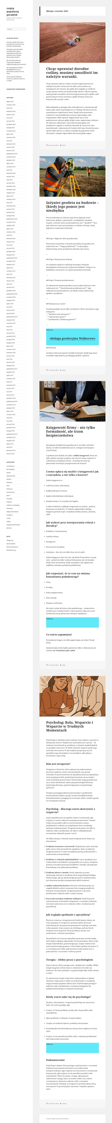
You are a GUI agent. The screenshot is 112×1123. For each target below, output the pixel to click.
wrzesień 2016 (11, 405)
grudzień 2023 (11, 186)
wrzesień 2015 (11, 437)
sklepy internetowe (12, 512)
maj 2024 (9, 170)
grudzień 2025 (11, 124)
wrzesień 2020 (11, 297)
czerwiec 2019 (11, 323)
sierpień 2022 (11, 225)
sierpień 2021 (11, 264)
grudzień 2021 (11, 251)
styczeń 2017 (11, 395)
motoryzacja (10, 492)
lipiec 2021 (10, 268)
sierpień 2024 (11, 160)
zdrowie (9, 528)
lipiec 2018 (10, 346)
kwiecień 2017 (11, 385)
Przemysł (9, 499)
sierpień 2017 (11, 372)
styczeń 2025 (11, 150)
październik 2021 (12, 258)
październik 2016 (12, 401)
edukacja (9, 482)
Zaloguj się (10, 540)
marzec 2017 (11, 388)
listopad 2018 (11, 340)
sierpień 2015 (11, 441)
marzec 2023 (11, 209)
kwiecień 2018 (11, 353)
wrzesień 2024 (11, 157)
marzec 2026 (11, 115)
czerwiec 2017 (11, 379)
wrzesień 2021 (11, 261)
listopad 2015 (11, 431)
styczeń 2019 (11, 333)
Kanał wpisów (11, 544)
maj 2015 (9, 447)
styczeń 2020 (11, 313)
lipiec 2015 (10, 444)
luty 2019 (9, 330)
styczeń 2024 (11, 183)
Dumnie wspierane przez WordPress (57, 1119)
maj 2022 (9, 235)
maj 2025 (9, 141)
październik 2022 (12, 219)
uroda (8, 518)
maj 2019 (9, 326)
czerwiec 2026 (11, 105)
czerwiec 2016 (11, 414)
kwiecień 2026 (11, 111)
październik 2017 (12, 369)
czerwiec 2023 (11, 199)
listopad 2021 (11, 255)
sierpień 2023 (11, 193)
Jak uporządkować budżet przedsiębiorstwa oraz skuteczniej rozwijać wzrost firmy (15, 70)
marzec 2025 (11, 147)
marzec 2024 (11, 176)
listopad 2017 (11, 366)
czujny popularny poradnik (13, 11)
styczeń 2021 (11, 287)
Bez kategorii (11, 469)
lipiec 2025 (10, 134)
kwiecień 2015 (11, 450)
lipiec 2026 (10, 101)
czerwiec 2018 (11, 349)
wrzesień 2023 (11, 189)
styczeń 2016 (11, 424)
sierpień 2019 (11, 320)
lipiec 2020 (10, 304)
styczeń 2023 (11, 212)
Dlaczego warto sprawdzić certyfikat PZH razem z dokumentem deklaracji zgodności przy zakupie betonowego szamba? (15, 53)
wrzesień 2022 (11, 222)
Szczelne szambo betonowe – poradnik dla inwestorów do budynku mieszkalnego (15, 44)
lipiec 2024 (10, 163)
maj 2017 (9, 382)
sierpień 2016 (11, 408)
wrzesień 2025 (11, 131)
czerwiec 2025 (11, 137)
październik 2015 (12, 434)
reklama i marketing (13, 505)
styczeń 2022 (11, 248)
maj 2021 (9, 274)
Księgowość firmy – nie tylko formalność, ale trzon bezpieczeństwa (70, 431)
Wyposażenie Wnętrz (13, 525)
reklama (9, 502)
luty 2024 (9, 180)
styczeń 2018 (11, 362)
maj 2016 (9, 418)
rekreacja (10, 508)
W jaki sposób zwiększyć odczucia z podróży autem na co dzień (16, 79)
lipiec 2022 (10, 229)
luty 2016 (9, 421)
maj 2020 (9, 307)
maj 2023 (9, 203)
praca (8, 495)
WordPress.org (11, 550)
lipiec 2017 (10, 375)
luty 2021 (9, 284)
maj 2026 (9, 108)
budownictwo (11, 476)
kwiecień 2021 (11, 277)
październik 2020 (12, 294)
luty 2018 (9, 359)
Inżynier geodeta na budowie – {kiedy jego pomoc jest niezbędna (72, 206)
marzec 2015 (11, 454)
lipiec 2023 (10, 196)
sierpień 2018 (11, 343)
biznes (8, 473)
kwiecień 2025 (11, 144)
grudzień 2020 (11, 291)
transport (9, 515)
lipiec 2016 (10, 411)
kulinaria (10, 489)
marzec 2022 (11, 242)
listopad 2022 (11, 216)
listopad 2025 (11, 128)
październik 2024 (12, 154)
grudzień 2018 (11, 336)
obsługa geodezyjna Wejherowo (72, 338)
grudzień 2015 (11, 428)
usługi (8, 521)
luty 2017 (9, 392)
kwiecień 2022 (11, 238)
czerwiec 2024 (11, 167)
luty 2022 (9, 245)
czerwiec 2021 (11, 271)
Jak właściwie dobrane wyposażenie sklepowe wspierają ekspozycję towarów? (16, 62)
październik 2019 (12, 317)
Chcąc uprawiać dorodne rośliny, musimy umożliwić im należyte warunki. (72, 72)
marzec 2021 (11, 281)
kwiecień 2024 (11, 173)
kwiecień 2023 (11, 206)
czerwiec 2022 (11, 232)
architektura (11, 466)
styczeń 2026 (11, 121)
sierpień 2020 (11, 300)
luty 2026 (9, 118)
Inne (8, 486)
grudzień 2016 (11, 398)
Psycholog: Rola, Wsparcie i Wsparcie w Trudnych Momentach (69, 726)
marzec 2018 (11, 356)
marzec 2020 (11, 310)
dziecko (9, 479)
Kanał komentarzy (12, 547)
